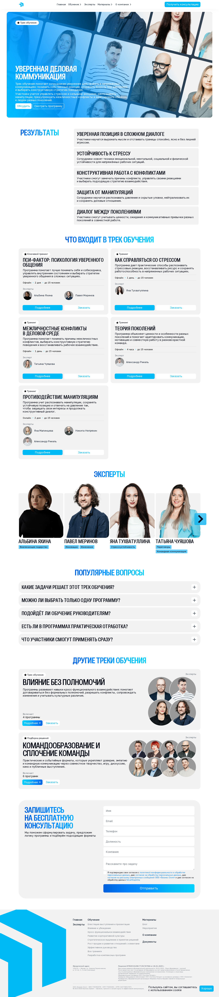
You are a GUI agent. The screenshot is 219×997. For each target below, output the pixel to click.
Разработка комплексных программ (107, 955)
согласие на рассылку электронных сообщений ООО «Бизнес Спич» (141, 877)
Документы (149, 942)
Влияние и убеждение (99, 928)
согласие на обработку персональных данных (158, 875)
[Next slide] (200, 519)
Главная (61, 4)
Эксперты (89, 4)
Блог (144, 924)
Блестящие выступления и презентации (109, 924)
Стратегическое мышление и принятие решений (113, 940)
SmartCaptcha (133, 880)
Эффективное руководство (102, 947)
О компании (149, 935)
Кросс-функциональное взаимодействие (109, 932)
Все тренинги (95, 951)
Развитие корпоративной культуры (106, 936)
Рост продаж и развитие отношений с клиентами (113, 944)
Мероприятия (149, 928)
